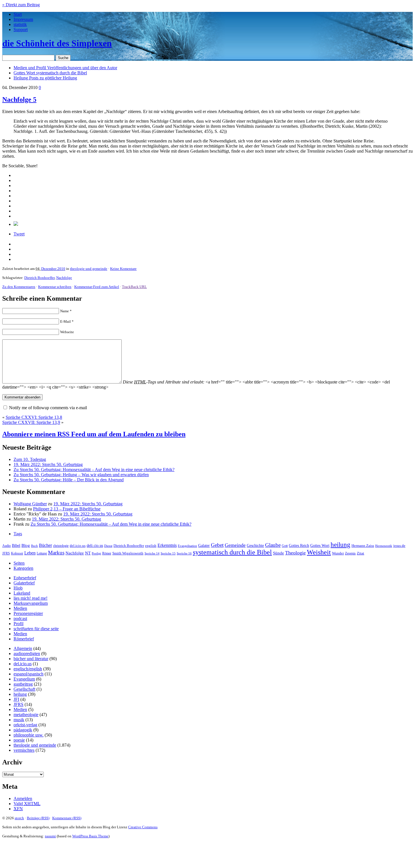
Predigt (96, 553)
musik (19, 719)
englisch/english (28, 668)
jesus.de (399, 546)
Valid (27, 803)
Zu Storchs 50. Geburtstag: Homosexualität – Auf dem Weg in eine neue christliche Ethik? (94, 469)
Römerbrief (24, 638)
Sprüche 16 (184, 553)
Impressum (23, 19)
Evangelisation (187, 545)
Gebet (217, 545)
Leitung (42, 553)
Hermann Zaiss (362, 546)
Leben (30, 553)
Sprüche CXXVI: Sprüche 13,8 (34, 417)
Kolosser (17, 553)
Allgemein (23, 648)
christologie (61, 546)
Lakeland (22, 593)
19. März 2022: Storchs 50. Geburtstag (48, 464)
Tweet (19, 233)
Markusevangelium (31, 603)
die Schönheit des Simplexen (57, 43)
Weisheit (319, 552)
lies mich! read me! (30, 598)
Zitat (360, 553)
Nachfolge (64, 278)
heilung (340, 544)
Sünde (278, 553)
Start (18, 14)
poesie (19, 740)
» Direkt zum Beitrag (21, 4)
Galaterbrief (24, 582)
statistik (20, 24)
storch (19, 818)
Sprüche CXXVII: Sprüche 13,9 (31, 422)
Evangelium (24, 679)
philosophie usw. (28, 735)
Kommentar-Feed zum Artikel (96, 287)
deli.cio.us (95, 545)
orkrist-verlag (25, 724)
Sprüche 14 (152, 553)
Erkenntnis (167, 545)
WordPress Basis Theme (90, 836)
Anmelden (23, 798)
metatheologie (26, 714)
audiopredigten (27, 653)
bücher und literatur (31, 658)
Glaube (273, 545)
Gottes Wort (50, 72)
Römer (106, 553)
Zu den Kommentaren (18, 287)
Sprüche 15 (168, 553)
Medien (20, 608)
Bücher (45, 545)
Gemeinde (235, 545)
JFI (16, 699)
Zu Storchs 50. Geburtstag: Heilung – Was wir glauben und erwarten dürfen (81, 474)
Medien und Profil (65, 67)
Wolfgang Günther (30, 503)
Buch (34, 545)
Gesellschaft (24, 689)
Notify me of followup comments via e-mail (48, 407)
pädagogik (23, 729)
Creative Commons (143, 827)
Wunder (338, 553)
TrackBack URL (134, 287)
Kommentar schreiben (54, 287)
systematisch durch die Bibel (232, 552)
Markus (56, 553)
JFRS (6, 553)
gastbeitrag (23, 684)
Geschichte (255, 545)
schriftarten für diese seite (36, 628)
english (150, 546)
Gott (285, 545)
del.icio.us (78, 545)
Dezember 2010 (53, 268)
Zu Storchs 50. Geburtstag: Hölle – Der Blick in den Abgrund (69, 479)
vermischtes (24, 750)
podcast (20, 618)
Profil (18, 623)
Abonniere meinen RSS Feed (93, 434)
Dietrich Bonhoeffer (39, 278)
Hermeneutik (383, 545)
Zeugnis (350, 553)
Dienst (108, 545)
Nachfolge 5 (19, 99)
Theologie (295, 553)
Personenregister (28, 613)
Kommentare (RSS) (66, 818)
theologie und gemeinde (88, 268)
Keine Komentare (123, 268)
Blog (25, 545)
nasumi (50, 836)
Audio (6, 545)
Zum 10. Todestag (30, 459)
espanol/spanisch (28, 673)
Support (21, 29)
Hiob (18, 588)
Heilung (45, 77)
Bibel (16, 545)
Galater (204, 545)
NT (88, 553)
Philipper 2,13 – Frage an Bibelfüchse (67, 508)
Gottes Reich (299, 545)
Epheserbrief (25, 577)
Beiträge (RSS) (38, 818)
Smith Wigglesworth (127, 553)
